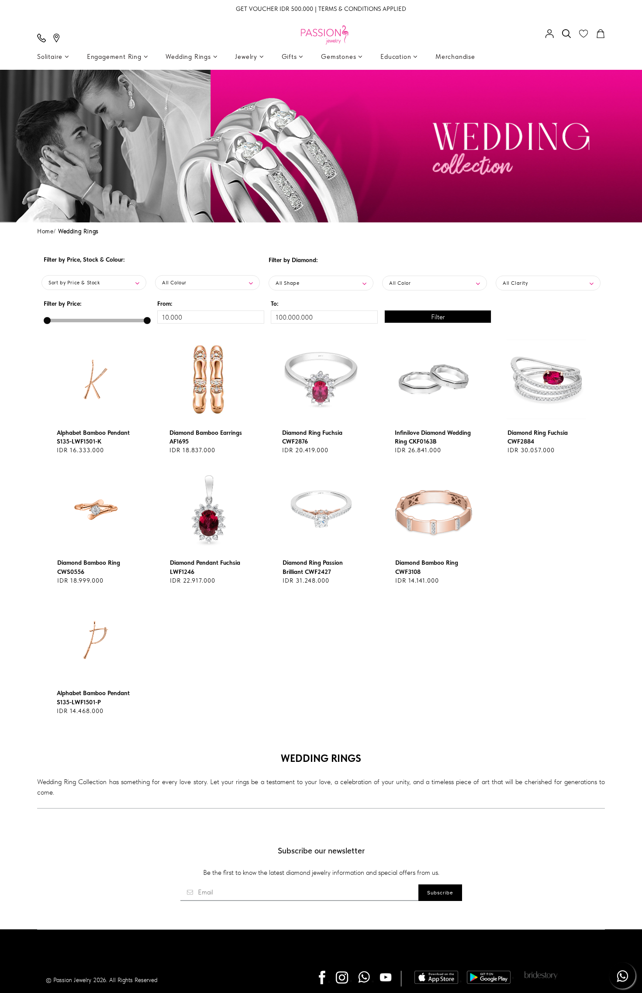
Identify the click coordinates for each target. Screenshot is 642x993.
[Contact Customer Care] (43, 39)
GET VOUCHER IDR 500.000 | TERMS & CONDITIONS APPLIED (321, 8)
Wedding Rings (189, 57)
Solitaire (51, 57)
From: (165, 303)
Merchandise (455, 57)
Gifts (290, 57)
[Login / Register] (551, 34)
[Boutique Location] (58, 39)
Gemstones (339, 57)
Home (45, 231)
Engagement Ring (115, 57)
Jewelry (247, 57)
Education (396, 57)
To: (275, 303)
